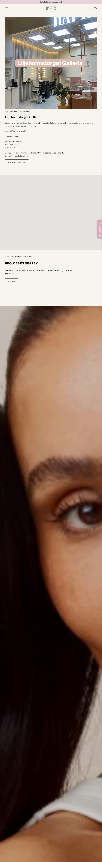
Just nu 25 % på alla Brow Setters (51, 2)
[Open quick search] (90, 8)
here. (26, 156)
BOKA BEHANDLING (17, 162)
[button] (99, 229)
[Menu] (6, 8)
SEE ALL (11, 281)
